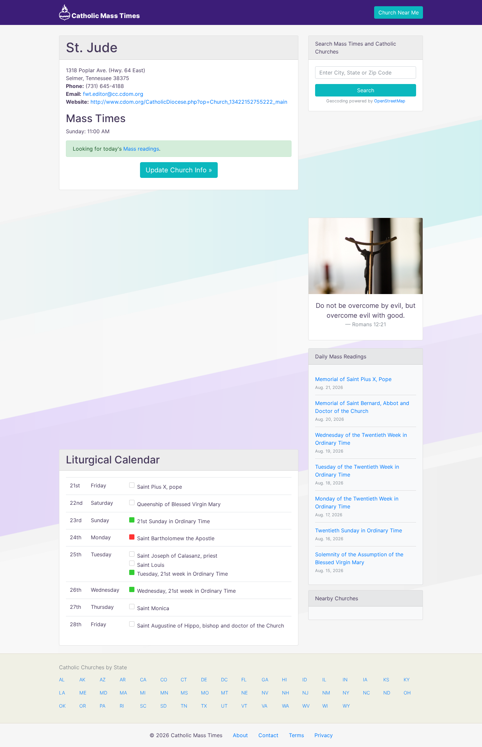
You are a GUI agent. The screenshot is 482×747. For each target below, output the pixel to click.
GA (265, 679)
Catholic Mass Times (105, 16)
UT (224, 706)
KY (407, 679)
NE (244, 692)
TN (184, 706)
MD (103, 692)
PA (102, 706)
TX (204, 706)
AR (123, 679)
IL (324, 679)
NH (285, 692)
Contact (268, 735)
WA (285, 706)
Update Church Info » (179, 170)
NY (346, 692)
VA (264, 706)
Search (365, 90)
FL (244, 679)
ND (386, 692)
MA (123, 692)
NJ (305, 692)
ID (304, 679)
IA (365, 679)
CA (143, 679)
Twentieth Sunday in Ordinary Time (358, 530)
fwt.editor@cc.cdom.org (113, 94)
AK (82, 679)
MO (204, 692)
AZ (103, 679)
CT (184, 679)
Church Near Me (398, 12)
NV (265, 692)
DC (224, 679)
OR (82, 706)
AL (62, 679)
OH (407, 692)
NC (366, 692)
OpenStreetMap (389, 100)
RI (122, 706)
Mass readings (141, 148)
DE (204, 679)
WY (346, 706)
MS (184, 692)
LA (62, 692)
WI (325, 706)
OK (62, 706)
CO (163, 679)
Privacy (323, 735)
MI (143, 692)
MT (224, 692)
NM (325, 692)
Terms (296, 735)
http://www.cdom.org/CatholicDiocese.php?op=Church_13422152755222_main (188, 101)
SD (163, 706)
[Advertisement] (178, 244)
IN (345, 679)
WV (305, 706)
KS (386, 679)
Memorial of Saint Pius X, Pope (353, 379)
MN (163, 692)
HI (284, 679)
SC (143, 706)
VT (244, 706)
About (240, 735)
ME (82, 692)
